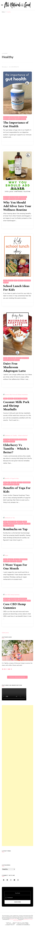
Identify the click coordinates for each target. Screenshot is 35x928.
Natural (12, 119)
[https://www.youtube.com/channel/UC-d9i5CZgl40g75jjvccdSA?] (14, 880)
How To (19, 482)
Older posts (5, 633)
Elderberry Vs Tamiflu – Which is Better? (16, 449)
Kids (15, 280)
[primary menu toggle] (2, 5)
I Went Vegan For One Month (15, 567)
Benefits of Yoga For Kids (17, 490)
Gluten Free (11, 358)
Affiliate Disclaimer (22, 923)
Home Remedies (14, 117)
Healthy (6, 117)
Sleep (28, 600)
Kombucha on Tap (15, 529)
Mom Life (20, 280)
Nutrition (27, 280)
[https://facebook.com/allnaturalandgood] (7, 880)
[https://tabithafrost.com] (18, 880)
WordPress (26, 919)
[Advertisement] (17, 31)
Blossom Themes (13, 919)
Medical (6, 119)
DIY (9, 482)
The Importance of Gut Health (15, 124)
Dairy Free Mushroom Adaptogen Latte (14, 367)
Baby (5, 482)
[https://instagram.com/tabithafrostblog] (10, 880)
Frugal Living (12, 521)
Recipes (6, 282)
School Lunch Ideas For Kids (16, 288)
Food (5, 280)
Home (24, 521)
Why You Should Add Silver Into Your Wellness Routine (17, 206)
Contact (8, 922)
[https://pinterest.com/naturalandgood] (3, 880)
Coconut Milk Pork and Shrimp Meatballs (16, 406)
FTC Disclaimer (11, 923)
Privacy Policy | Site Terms (20, 922)
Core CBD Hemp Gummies (14, 606)
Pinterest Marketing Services (17, 677)
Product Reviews (20, 119)
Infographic (23, 117)
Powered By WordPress (23, 924)
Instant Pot (17, 398)
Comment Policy (9, 924)
